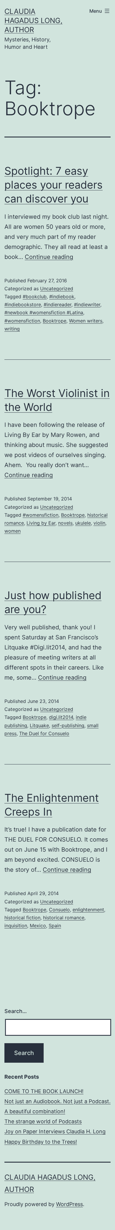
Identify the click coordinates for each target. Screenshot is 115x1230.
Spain (55, 925)
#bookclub (35, 296)
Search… (15, 1011)
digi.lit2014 (61, 717)
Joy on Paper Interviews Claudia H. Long (55, 1131)
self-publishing (68, 725)
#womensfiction (22, 321)
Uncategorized (56, 288)
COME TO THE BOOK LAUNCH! (43, 1091)
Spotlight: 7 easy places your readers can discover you (53, 184)
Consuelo (59, 910)
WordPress (69, 1204)
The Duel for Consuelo (44, 733)
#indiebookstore (22, 304)
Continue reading (49, 256)
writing (12, 329)
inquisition (15, 925)
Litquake (39, 725)
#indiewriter (87, 304)
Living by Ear (41, 523)
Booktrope (54, 321)
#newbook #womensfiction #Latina (43, 312)
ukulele (83, 523)
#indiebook (61, 296)
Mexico (38, 925)
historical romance (63, 918)
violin (99, 523)
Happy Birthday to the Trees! (40, 1142)
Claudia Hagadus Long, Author (33, 20)
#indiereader (57, 304)
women (12, 531)
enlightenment (88, 910)
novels (65, 523)
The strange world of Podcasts (43, 1121)
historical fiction (22, 918)
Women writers (85, 321)
